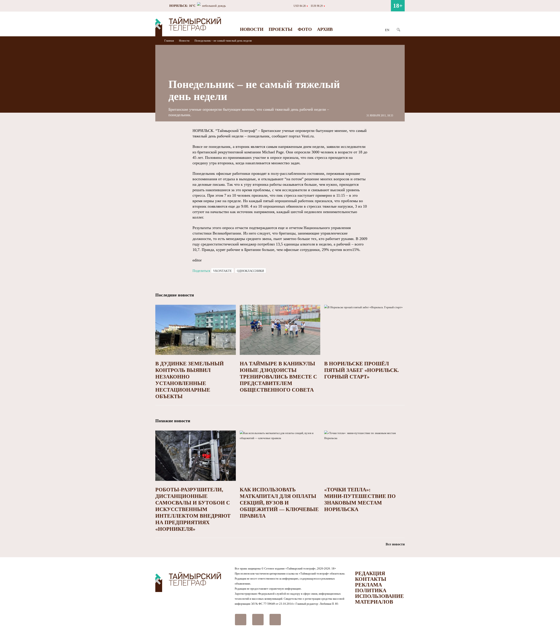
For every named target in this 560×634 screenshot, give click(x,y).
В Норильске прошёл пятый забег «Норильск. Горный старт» (361, 370)
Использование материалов (379, 599)
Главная (169, 40)
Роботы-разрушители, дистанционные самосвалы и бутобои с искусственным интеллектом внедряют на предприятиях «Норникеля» (193, 509)
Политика (370, 590)
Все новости (395, 544)
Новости (251, 29)
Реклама (368, 585)
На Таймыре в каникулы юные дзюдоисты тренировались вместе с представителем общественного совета (278, 377)
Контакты (370, 579)
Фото (305, 29)
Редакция (370, 573)
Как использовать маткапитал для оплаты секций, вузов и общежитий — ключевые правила (279, 503)
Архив (325, 29)
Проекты (280, 29)
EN (387, 30)
